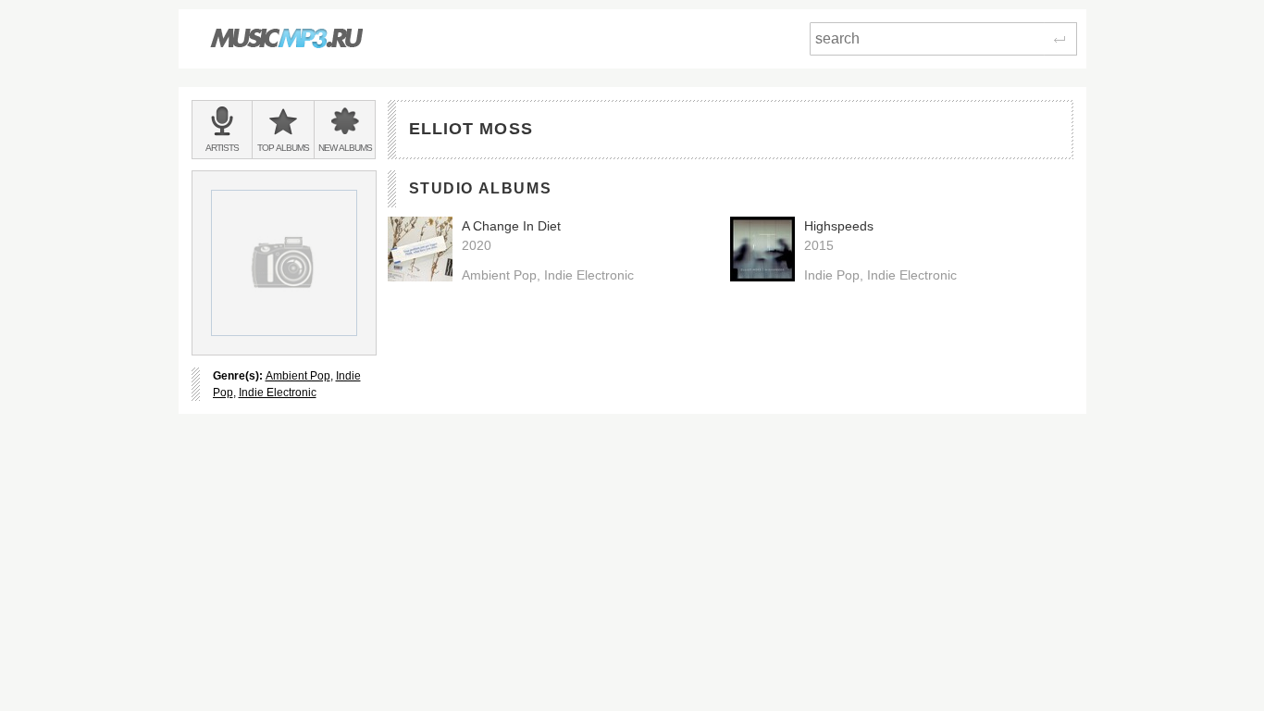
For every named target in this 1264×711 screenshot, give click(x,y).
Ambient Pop (298, 375)
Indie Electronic (277, 392)
